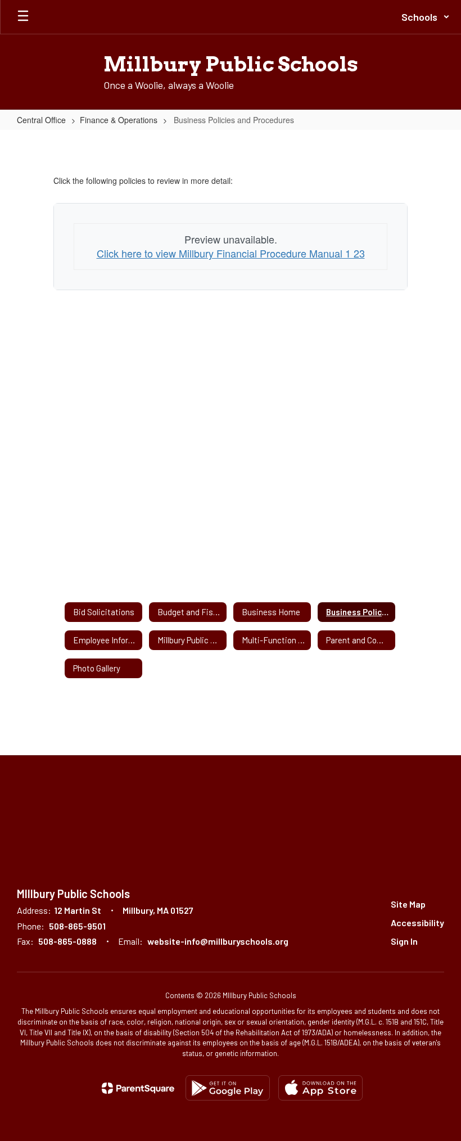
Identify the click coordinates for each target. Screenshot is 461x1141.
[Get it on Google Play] (228, 1088)
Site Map (408, 904)
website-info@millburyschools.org (217, 941)
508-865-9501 (77, 926)
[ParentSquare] (138, 1088)
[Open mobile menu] (23, 17)
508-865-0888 (67, 941)
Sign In (404, 941)
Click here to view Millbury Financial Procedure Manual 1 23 (231, 253)
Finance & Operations (118, 119)
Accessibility (417, 922)
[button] (425, 17)
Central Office (41, 119)
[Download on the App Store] (320, 1088)
